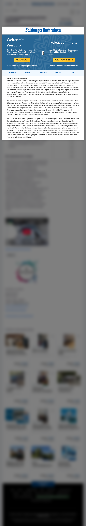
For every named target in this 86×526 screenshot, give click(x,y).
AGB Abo (58, 72)
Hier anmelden (72, 65)
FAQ (73, 72)
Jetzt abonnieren (64, 60)
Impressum (12, 72)
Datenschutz (43, 72)
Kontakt (27, 72)
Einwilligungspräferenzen (27, 66)
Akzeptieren (22, 60)
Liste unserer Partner (22, 54)
